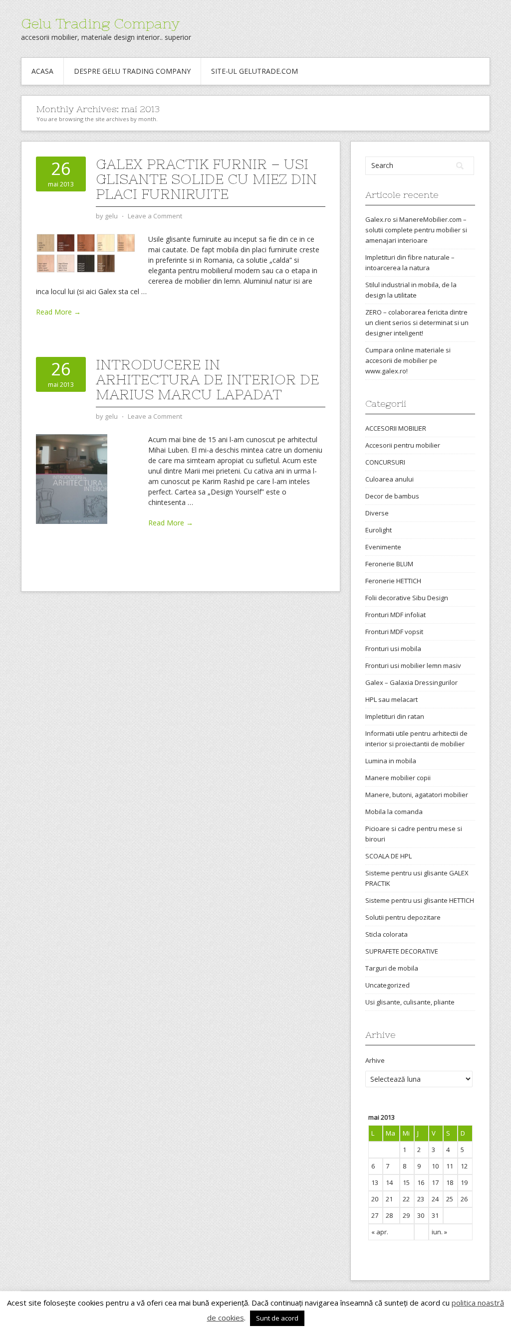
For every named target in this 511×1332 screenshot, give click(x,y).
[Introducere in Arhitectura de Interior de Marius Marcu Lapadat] (71, 478)
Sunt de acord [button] (277, 1318)
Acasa (42, 71)
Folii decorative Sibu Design (406, 597)
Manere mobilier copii (398, 777)
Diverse (377, 512)
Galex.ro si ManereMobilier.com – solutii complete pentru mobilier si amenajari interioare (416, 230)
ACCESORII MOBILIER (395, 428)
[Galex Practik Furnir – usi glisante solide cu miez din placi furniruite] (86, 252)
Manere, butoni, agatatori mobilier (416, 794)
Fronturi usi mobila (393, 648)
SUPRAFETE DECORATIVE (401, 951)
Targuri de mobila (391, 968)
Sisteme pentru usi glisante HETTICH (419, 900)
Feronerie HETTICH (393, 580)
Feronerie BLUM (389, 563)
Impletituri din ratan (394, 716)
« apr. (379, 1231)
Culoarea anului (389, 479)
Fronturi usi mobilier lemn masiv (413, 665)
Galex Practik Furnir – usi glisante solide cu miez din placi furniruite (206, 179)
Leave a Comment (155, 215)
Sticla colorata (386, 934)
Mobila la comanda (394, 811)
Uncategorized (387, 985)
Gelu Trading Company (100, 23)
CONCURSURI (385, 462)
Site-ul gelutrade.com (254, 71)
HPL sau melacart (391, 699)
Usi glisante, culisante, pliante (410, 1002)
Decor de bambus (392, 496)
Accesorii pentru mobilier (402, 445)
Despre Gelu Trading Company (132, 71)
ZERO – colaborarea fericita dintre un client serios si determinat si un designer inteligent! (417, 322)
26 (464, 1198)
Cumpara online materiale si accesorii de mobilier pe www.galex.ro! (408, 360)
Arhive (375, 1060)
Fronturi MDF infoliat (395, 614)
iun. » (439, 1231)
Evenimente (383, 546)
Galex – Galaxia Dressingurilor (411, 682)
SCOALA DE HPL (388, 855)
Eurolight (378, 529)
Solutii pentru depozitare (403, 917)
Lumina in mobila (390, 760)
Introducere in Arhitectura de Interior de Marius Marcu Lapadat (207, 379)
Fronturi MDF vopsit (394, 631)
